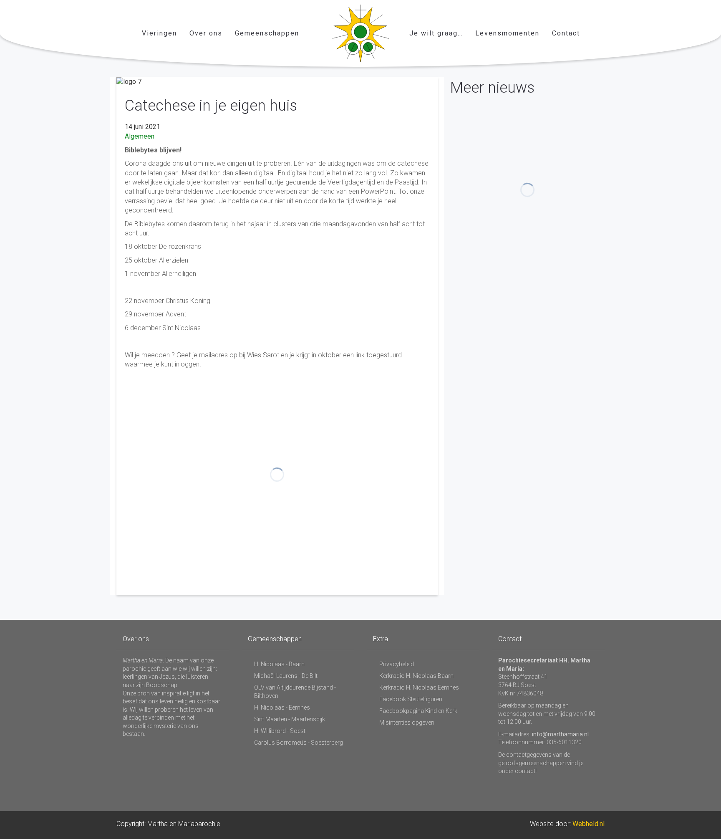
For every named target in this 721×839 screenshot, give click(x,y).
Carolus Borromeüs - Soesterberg (298, 742)
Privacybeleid (396, 664)
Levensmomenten (507, 33)
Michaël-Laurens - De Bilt (286, 675)
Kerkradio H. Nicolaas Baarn (416, 675)
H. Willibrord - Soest (279, 731)
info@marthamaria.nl (560, 734)
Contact (566, 33)
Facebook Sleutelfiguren (410, 699)
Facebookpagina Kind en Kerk (418, 711)
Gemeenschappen (267, 33)
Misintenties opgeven (406, 722)
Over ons (205, 33)
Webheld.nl (588, 824)
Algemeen (139, 136)
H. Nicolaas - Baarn (279, 664)
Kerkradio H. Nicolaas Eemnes (419, 687)
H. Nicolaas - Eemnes (282, 707)
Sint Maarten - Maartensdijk (289, 719)
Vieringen (159, 33)
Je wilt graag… (436, 33)
